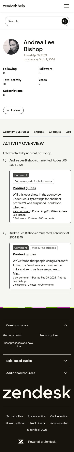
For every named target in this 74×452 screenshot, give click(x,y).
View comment (21, 211)
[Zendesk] (37, 392)
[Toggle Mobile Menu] (66, 6)
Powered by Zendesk (42, 441)
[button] (33, 325)
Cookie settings (15, 423)
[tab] (16, 132)
